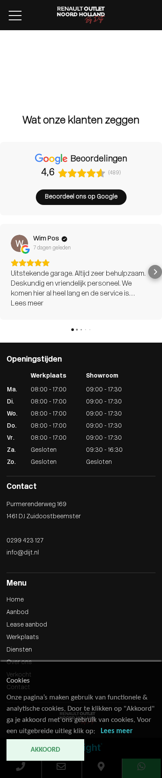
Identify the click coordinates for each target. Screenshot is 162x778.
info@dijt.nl (22, 553)
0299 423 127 (24, 541)
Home (8, 34)
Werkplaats (16, 62)
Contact (12, 98)
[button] (7, 272)
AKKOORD (45, 750)
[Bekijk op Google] (19, 243)
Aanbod (11, 44)
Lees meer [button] (27, 303)
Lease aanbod (20, 53)
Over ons (12, 80)
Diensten (12, 71)
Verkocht (12, 89)
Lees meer (117, 731)
